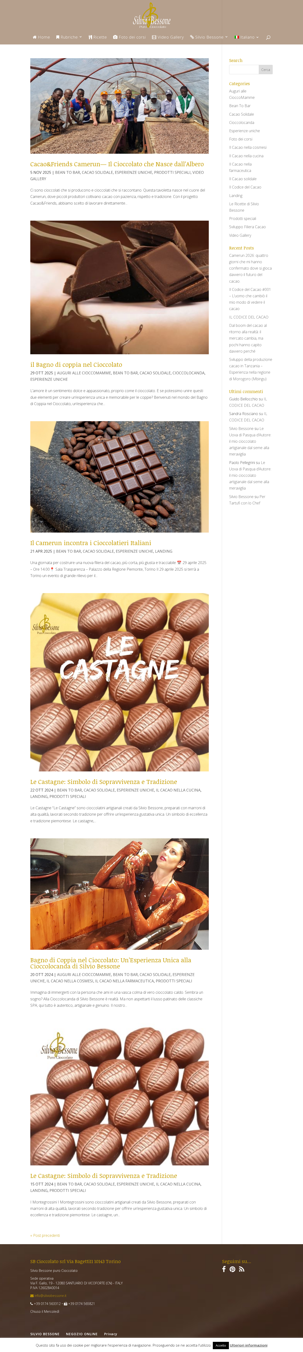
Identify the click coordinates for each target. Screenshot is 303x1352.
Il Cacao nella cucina (178, 790)
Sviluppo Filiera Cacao (247, 226)
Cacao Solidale (97, 172)
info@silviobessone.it (50, 1295)
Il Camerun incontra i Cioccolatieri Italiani (90, 542)
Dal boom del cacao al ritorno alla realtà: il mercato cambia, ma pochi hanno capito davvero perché (248, 338)
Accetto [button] (221, 1345)
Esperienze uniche (133, 172)
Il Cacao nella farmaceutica (124, 981)
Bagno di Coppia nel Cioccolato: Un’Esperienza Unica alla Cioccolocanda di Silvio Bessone (110, 963)
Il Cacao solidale (243, 178)
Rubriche (68, 37)
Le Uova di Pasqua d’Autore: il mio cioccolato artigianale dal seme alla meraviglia (250, 441)
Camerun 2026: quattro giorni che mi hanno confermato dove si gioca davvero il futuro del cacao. (250, 268)
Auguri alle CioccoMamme (84, 373)
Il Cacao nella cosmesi (70, 981)
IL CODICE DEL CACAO (248, 317)
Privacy (110, 1334)
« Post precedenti (45, 1235)
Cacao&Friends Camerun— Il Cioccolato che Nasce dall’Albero (117, 164)
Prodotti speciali (172, 172)
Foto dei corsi (132, 37)
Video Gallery (170, 37)
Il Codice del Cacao (245, 187)
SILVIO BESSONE (45, 1334)
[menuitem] (247, 39)
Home (43, 37)
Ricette (99, 37)
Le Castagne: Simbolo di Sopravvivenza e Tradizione (103, 781)
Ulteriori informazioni (248, 1345)
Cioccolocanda (189, 373)
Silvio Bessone (209, 37)
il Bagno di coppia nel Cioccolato (76, 364)
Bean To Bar (67, 172)
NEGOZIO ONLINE (82, 1334)
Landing (163, 551)
